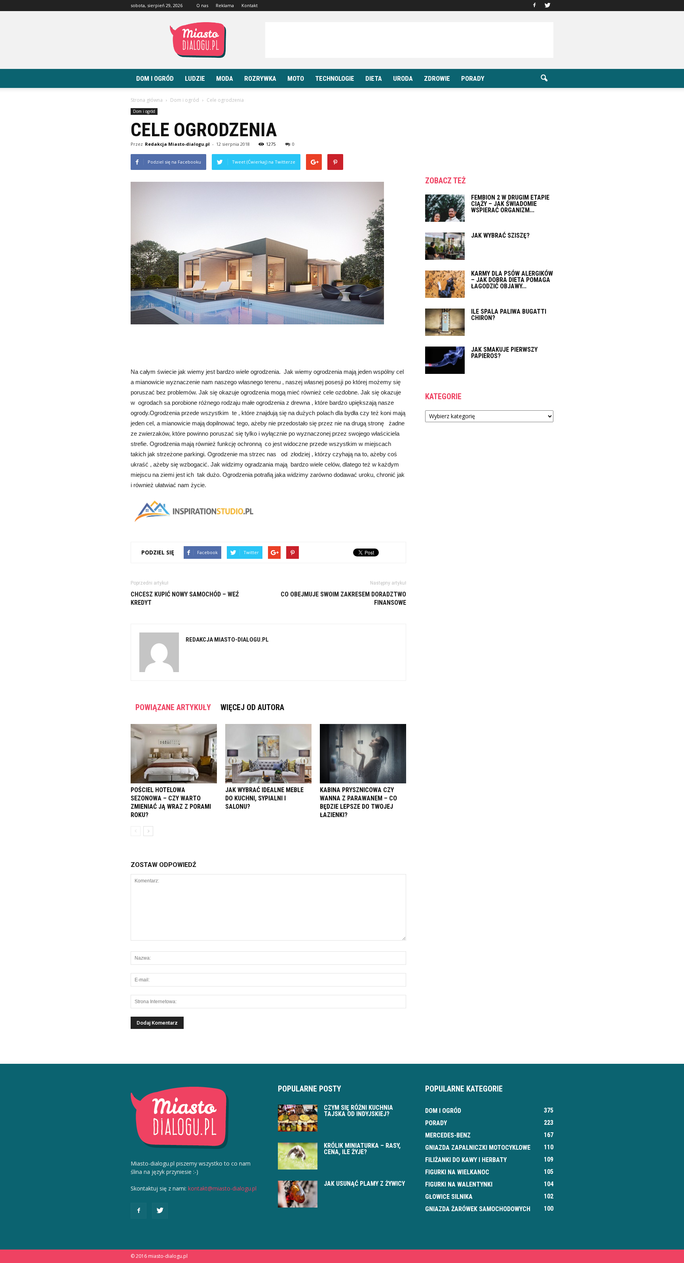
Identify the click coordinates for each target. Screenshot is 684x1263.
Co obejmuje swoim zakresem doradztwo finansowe (343, 598)
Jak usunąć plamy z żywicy (364, 1183)
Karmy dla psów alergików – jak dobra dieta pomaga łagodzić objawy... (512, 280)
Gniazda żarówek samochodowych (477, 1209)
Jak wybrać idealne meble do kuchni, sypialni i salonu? (264, 798)
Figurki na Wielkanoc (457, 1172)
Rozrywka (260, 78)
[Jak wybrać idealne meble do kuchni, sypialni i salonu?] (268, 753)
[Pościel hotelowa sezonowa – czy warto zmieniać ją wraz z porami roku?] (174, 753)
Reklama (225, 5)
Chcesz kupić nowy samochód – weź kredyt (185, 598)
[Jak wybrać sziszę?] (445, 246)
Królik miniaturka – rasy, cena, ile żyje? (362, 1149)
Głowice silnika (449, 1196)
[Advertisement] (409, 40)
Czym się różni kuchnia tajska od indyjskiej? (358, 1111)
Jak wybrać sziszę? (500, 235)
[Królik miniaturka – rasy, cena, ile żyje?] (297, 1156)
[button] (543, 78)
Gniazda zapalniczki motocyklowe (477, 1147)
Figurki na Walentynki (458, 1184)
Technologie (334, 78)
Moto (295, 78)
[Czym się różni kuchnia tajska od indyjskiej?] (297, 1118)
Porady (472, 78)
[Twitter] (547, 5)
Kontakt (249, 5)
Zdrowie (437, 78)
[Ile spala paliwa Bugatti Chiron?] (445, 322)
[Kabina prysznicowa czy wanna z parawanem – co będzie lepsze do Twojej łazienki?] (363, 753)
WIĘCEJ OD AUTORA (252, 707)
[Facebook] (534, 5)
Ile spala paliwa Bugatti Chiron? (508, 315)
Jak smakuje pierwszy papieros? (504, 353)
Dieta (373, 78)
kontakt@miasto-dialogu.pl (222, 1188)
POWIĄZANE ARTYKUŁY (173, 707)
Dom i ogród (155, 78)
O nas (202, 5)
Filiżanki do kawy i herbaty (466, 1160)
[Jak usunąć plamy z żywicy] (297, 1194)
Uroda (403, 78)
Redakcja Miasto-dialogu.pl (177, 144)
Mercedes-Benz (448, 1135)
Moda (224, 78)
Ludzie (195, 78)
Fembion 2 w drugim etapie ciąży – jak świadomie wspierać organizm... (510, 204)
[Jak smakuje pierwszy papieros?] (445, 360)
